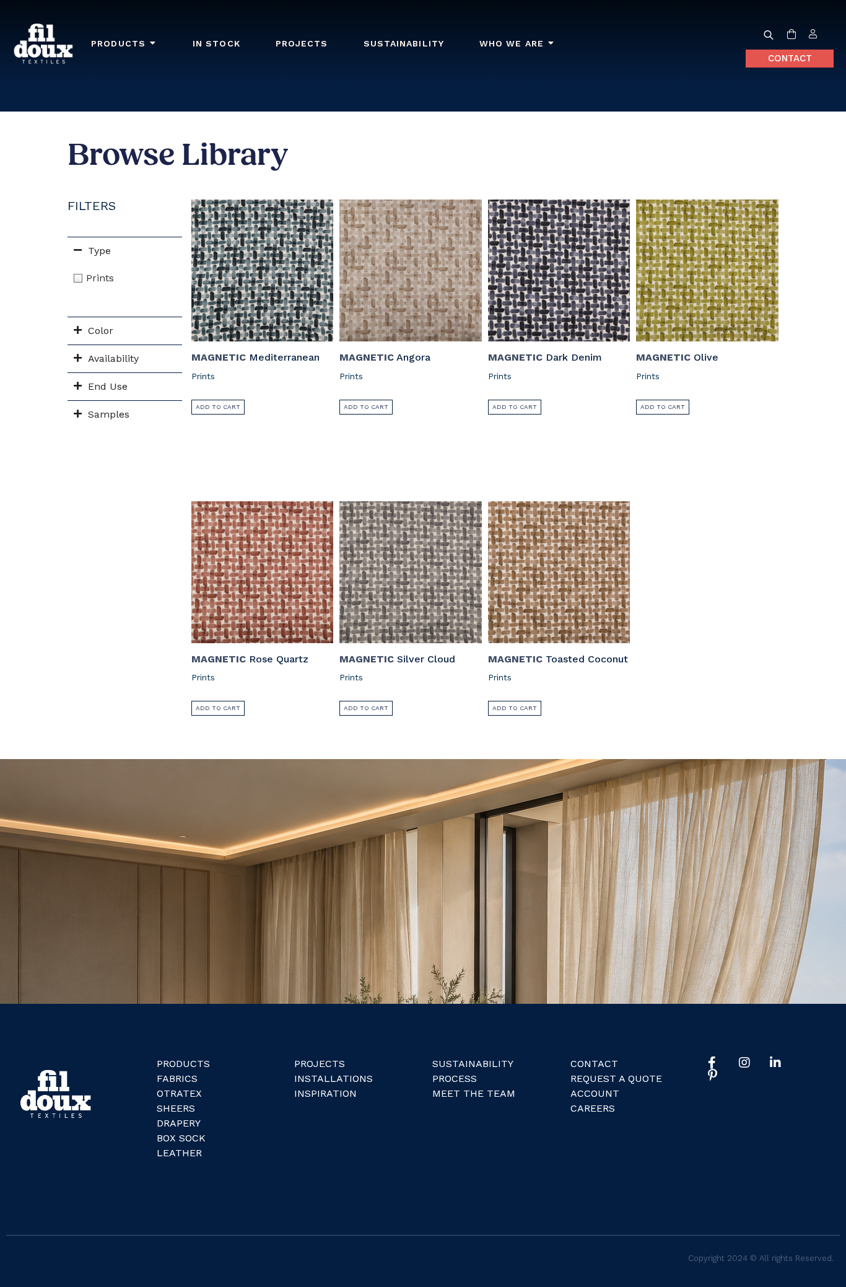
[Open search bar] (768, 35)
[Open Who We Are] (551, 43)
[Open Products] (153, 43)
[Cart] (791, 35)
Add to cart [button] (218, 406)
